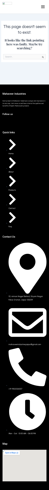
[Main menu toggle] (42, 6)
